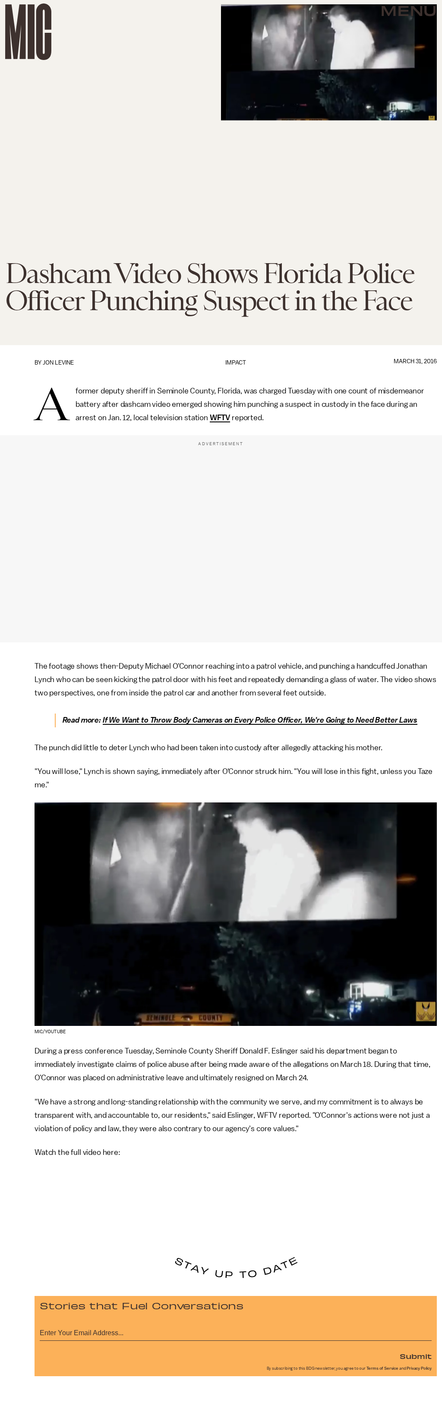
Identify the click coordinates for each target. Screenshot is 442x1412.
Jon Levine (58, 362)
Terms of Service (382, 1368)
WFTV (220, 417)
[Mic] (28, 31)
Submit (416, 1356)
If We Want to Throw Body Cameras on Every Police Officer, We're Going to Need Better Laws (260, 720)
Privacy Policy (419, 1368)
